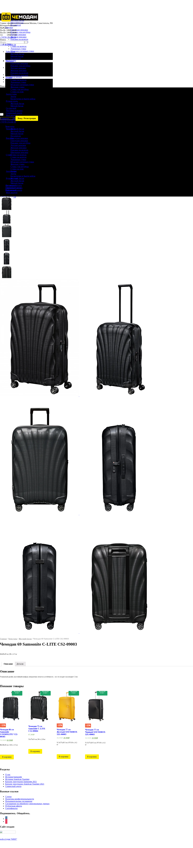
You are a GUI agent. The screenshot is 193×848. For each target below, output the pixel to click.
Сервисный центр (13, 786)
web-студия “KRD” (8, 839)
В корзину (7, 757)
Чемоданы (12, 639)
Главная (3, 639)
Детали (20, 664)
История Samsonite (13, 777)
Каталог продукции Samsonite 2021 (21, 781)
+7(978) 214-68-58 (8, 37)
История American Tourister (17, 779)
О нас (7, 774)
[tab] (8, 664)
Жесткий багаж (25, 639)
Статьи (8, 796)
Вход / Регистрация (27, 118)
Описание (8, 664)
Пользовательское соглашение (18, 801)
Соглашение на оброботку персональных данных (27, 804)
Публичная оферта (13, 806)
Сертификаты (11, 808)
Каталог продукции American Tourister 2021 (24, 784)
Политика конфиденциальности (19, 799)
